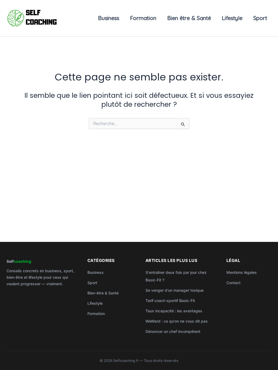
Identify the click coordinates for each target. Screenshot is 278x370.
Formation (143, 18)
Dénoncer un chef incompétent (173, 331)
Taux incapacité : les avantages (174, 311)
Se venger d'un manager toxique (175, 290)
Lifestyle (232, 18)
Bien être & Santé (189, 18)
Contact (233, 282)
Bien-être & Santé (103, 293)
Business (108, 18)
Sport (260, 18)
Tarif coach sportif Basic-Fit (170, 300)
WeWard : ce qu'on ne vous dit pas (177, 321)
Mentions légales (241, 272)
